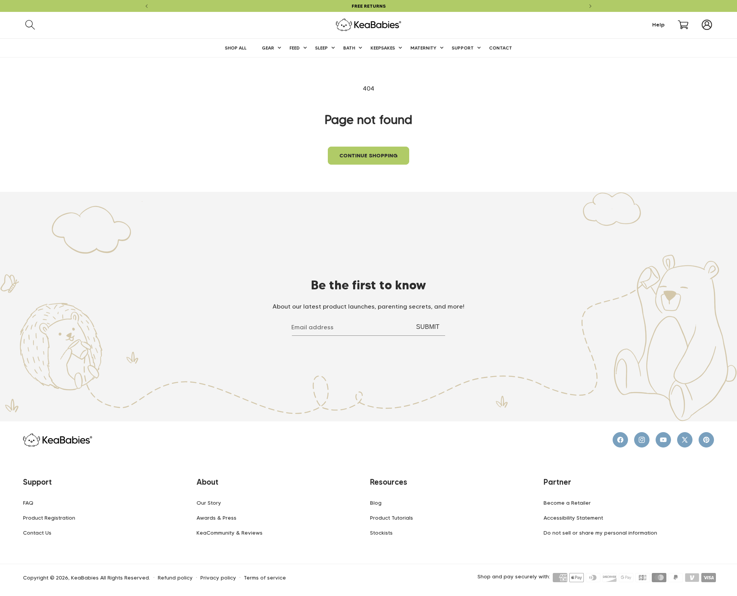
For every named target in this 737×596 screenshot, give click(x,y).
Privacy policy (218, 578)
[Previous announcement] (146, 6)
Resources (388, 482)
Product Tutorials (391, 517)
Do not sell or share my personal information (600, 532)
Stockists (381, 532)
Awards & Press (216, 517)
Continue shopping (368, 155)
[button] (30, 25)
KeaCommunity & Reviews (230, 532)
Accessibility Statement (573, 517)
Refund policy (175, 578)
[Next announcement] (590, 6)
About (207, 482)
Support (37, 482)
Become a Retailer (567, 502)
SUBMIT (428, 327)
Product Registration (49, 517)
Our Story (209, 502)
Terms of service (265, 578)
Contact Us (37, 532)
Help (658, 24)
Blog (376, 502)
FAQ (28, 502)
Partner (557, 482)
